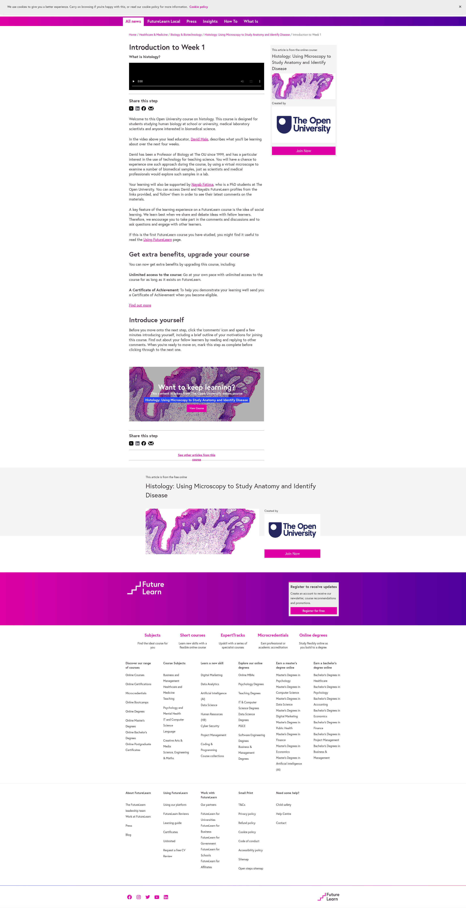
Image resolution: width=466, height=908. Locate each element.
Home (132, 34)
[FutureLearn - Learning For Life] (328, 896)
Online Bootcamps (137, 702)
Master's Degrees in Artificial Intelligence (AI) (289, 763)
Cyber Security (210, 726)
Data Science (209, 705)
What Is (251, 21)
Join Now (303, 150)
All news (133, 21)
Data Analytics (210, 684)
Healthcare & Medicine (153, 34)
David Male (199, 139)
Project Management (213, 735)
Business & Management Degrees (246, 752)
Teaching (168, 698)
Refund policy (246, 823)
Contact (281, 823)
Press (192, 21)
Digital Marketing (211, 675)
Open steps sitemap (250, 868)
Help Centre (283, 814)
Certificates (170, 832)
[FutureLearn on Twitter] (147, 897)
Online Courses (135, 675)
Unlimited (169, 841)
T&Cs (241, 804)
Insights (210, 21)
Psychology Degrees (251, 684)
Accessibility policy (250, 850)
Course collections (212, 756)
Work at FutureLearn (138, 816)
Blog (128, 835)
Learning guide (172, 823)
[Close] (460, 7)
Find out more (140, 305)
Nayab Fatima (202, 184)
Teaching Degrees (249, 693)
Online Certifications (138, 684)
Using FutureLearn (157, 239)
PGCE (242, 726)
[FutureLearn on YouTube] (156, 897)
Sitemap (243, 859)
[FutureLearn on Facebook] (130, 897)
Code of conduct (248, 841)
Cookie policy (247, 832)
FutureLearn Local (163, 21)
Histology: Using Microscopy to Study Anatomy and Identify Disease (247, 34)
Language (169, 731)
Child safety (283, 804)
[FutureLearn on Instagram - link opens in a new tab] (138, 897)
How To (230, 21)
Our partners (208, 804)
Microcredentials (136, 693)
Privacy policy (247, 814)
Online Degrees (135, 711)
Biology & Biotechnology (186, 34)
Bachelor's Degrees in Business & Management (327, 752)
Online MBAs (246, 675)
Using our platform (174, 804)
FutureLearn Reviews (176, 814)
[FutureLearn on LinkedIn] (165, 897)
